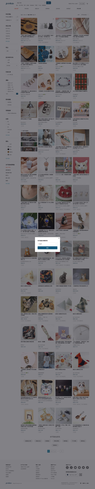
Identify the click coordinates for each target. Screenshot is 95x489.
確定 (47, 248)
